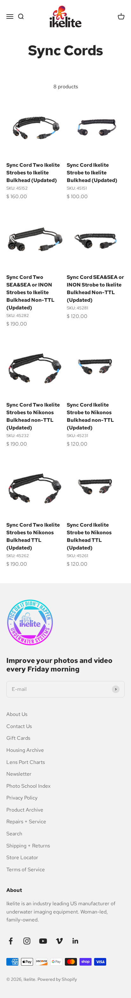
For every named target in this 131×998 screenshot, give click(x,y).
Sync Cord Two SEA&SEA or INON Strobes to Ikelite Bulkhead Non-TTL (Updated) (30, 292)
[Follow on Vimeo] (59, 941)
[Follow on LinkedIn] (75, 941)
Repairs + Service (26, 821)
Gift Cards (18, 738)
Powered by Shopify (57, 979)
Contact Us (19, 726)
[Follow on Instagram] (27, 941)
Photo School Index (28, 786)
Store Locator (22, 857)
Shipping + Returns (28, 845)
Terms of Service (25, 869)
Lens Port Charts (25, 762)
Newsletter (18, 774)
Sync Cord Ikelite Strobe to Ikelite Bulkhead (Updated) (92, 173)
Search (14, 833)
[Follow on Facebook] (10, 941)
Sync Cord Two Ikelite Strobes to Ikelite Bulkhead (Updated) (33, 173)
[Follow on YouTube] (43, 941)
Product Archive (24, 809)
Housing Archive (25, 750)
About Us (16, 714)
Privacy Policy (22, 797)
